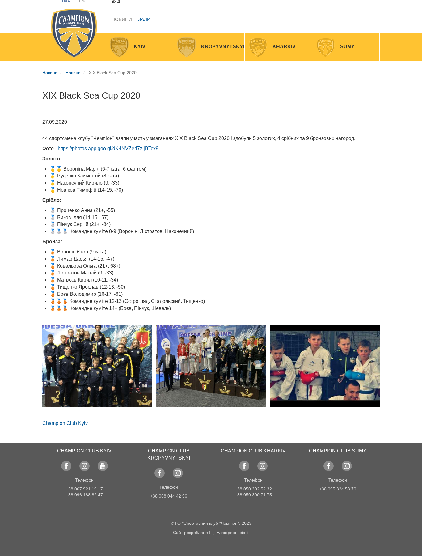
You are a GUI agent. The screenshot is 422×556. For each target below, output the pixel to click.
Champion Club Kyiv (65, 423)
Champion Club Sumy (337, 450)
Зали (144, 19)
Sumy (347, 46)
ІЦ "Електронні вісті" (229, 532)
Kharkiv (284, 46)
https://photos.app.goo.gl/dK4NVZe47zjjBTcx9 (108, 148)
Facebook (66, 466)
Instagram (84, 466)
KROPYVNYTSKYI (222, 46)
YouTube (103, 466)
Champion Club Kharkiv (253, 450)
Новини (122, 19)
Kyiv (140, 46)
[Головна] (74, 33)
